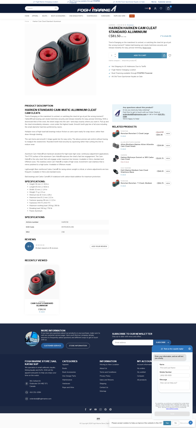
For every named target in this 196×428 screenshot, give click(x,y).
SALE (132, 16)
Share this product (128, 61)
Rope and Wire (119, 16)
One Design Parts (76, 16)
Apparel (35, 16)
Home (27, 16)
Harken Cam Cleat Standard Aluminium (47, 21)
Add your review (99, 246)
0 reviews (130, 25)
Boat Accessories (58, 16)
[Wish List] (161, 8)
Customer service (164, 2)
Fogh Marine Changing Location (88, 2)
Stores (153, 2)
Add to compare (114, 61)
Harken (112, 25)
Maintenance (92, 16)
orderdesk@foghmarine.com (134, 114)
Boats (44, 16)
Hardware (105, 16)
